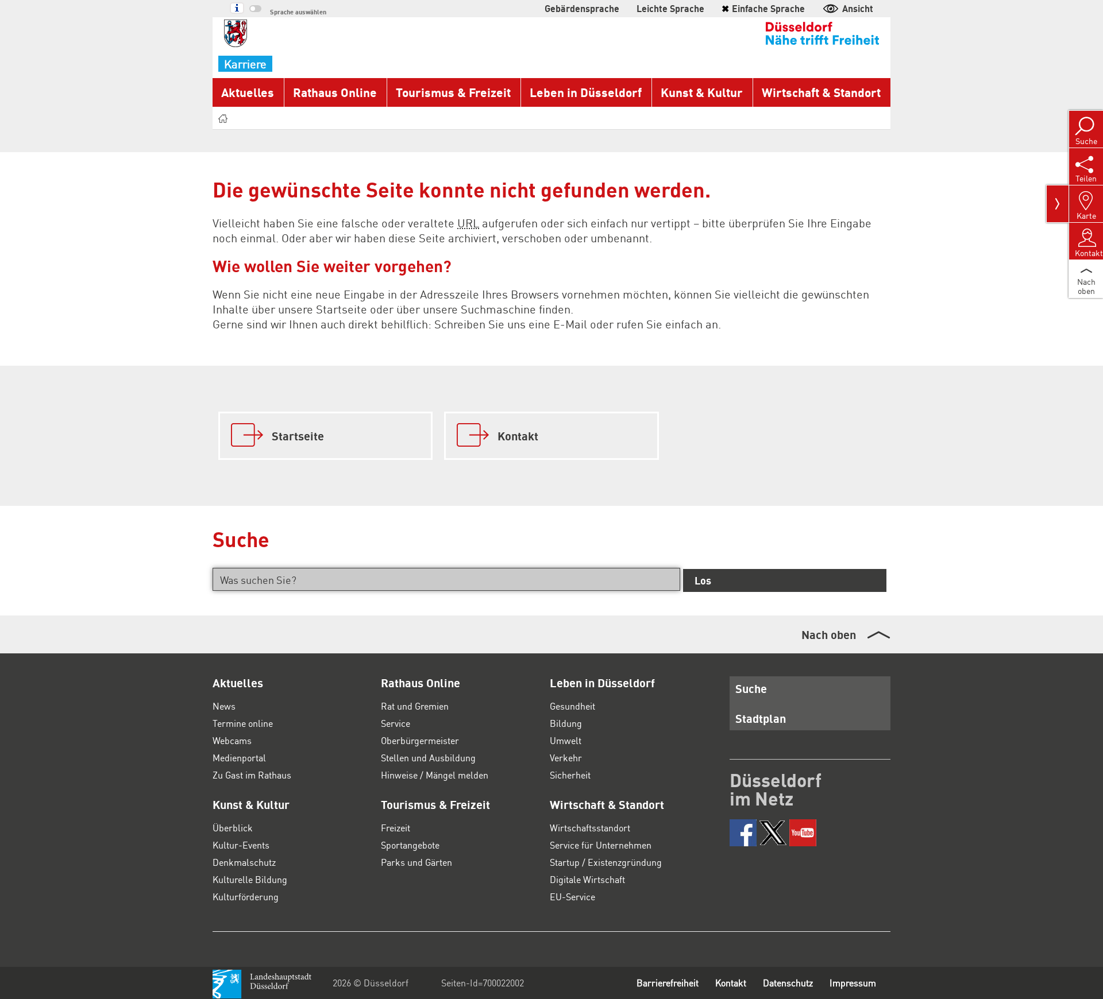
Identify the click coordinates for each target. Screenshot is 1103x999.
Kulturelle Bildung (250, 879)
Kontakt (730, 983)
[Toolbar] (1057, 204)
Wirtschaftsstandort (590, 828)
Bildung (566, 723)
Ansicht (857, 8)
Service (395, 723)
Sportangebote (410, 845)
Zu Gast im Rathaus (252, 775)
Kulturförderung (246, 896)
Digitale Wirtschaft (587, 879)
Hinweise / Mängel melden (434, 775)
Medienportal (239, 758)
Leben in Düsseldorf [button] (586, 92)
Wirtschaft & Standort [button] (821, 92)
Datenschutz (788, 983)
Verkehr (566, 758)
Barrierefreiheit (668, 983)
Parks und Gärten (416, 862)
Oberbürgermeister (420, 740)
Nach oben (828, 634)
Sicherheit (570, 775)
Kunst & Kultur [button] (702, 92)
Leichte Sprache (670, 8)
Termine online (243, 723)
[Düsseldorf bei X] (772, 832)
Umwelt (565, 740)
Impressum (853, 983)
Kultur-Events (241, 845)
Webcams (232, 740)
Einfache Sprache (763, 8)
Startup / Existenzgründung (606, 862)
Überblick (233, 828)
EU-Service (572, 896)
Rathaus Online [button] (335, 92)
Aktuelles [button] (247, 92)
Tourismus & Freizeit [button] (453, 92)
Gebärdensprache (582, 8)
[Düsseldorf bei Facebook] (743, 832)
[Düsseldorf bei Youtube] (802, 832)
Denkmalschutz (244, 862)
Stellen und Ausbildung (428, 758)
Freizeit (395, 828)
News (224, 706)
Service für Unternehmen (600, 845)
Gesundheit (572, 706)
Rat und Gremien (415, 706)
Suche (751, 688)
